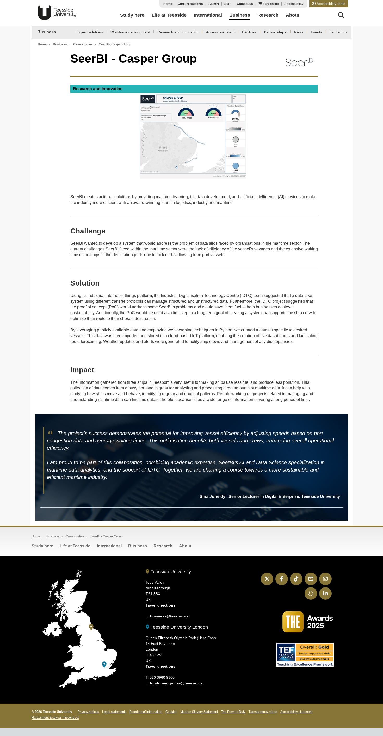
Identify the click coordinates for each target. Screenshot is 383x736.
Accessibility (294, 4)
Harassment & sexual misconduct (55, 717)
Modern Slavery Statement (199, 712)
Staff (227, 4)
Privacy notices (88, 712)
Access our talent (220, 32)
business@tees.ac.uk (169, 616)
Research (162, 546)
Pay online (271, 4)
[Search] (341, 16)
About (185, 546)
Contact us (245, 4)
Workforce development (130, 32)
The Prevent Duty (233, 712)
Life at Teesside (75, 546)
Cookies (171, 712)
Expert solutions (90, 32)
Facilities (249, 32)
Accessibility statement (296, 712)
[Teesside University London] (104, 664)
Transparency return (263, 712)
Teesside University (57, 12)
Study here (42, 546)
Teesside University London (178, 627)
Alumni (213, 4)
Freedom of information (145, 712)
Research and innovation (178, 32)
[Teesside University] (91, 627)
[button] (328, 3)
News (298, 32)
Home (167, 4)
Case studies (83, 44)
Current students (190, 4)
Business (46, 32)
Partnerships (275, 32)
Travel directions (160, 605)
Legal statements (114, 712)
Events (316, 32)
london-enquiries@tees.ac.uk (176, 683)
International (109, 546)
